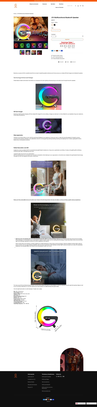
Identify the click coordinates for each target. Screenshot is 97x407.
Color (54, 22)
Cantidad (53, 34)
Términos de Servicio (46, 391)
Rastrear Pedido (31, 381)
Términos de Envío (45, 381)
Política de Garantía (46, 384)
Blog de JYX (30, 387)
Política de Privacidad (46, 376)
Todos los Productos (59, 7)
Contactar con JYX (31, 379)
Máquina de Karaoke (34, 4)
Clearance (44, 4)
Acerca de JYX (31, 376)
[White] (52, 25)
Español (47, 397)
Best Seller (53, 4)
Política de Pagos (45, 379)
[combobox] (80, 403)
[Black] (54, 25)
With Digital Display (56, 30)
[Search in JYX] (75, 5)
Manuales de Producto (32, 384)
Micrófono (61, 4)
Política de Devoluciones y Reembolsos (47, 388)
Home (15, 13)
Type (52, 27)
